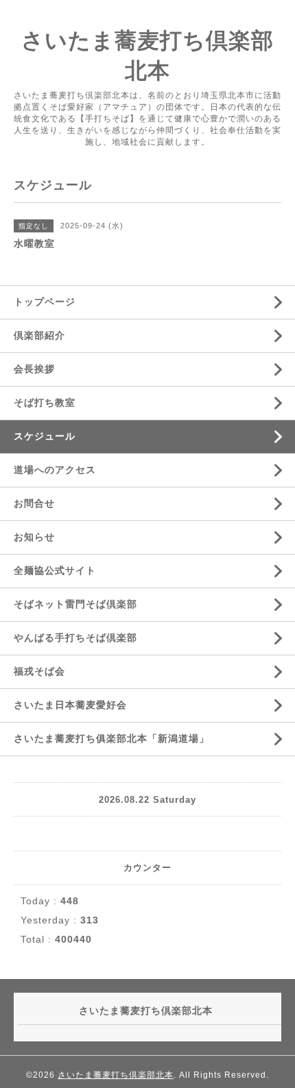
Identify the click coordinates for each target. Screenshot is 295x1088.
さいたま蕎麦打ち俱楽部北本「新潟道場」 (111, 738)
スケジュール (44, 436)
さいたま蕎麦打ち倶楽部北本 (116, 1075)
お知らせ (34, 536)
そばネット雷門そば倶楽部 (75, 604)
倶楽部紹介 (39, 335)
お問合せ (34, 503)
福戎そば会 (39, 671)
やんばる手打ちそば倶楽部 (75, 637)
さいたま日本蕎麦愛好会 (70, 704)
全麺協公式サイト (55, 570)
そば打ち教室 (44, 402)
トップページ (44, 301)
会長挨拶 (34, 368)
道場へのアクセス (55, 469)
